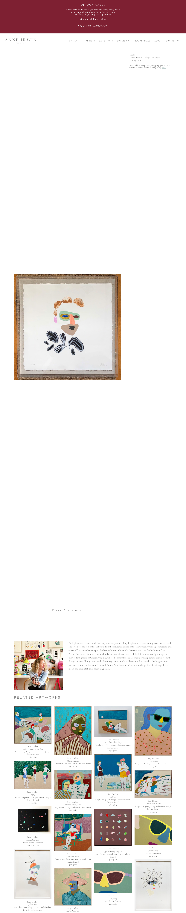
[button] (75, 41)
